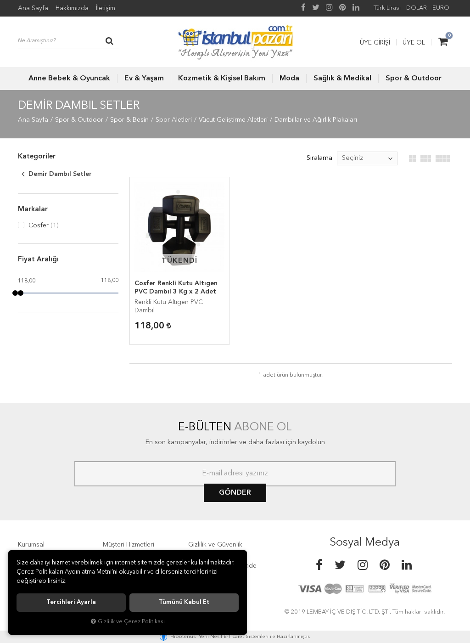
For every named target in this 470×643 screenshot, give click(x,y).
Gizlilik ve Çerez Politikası (131, 622)
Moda (289, 78)
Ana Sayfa (33, 8)
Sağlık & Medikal (342, 78)
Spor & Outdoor (414, 78)
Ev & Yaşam (144, 78)
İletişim (105, 8)
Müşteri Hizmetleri (128, 544)
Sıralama (319, 158)
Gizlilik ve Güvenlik (215, 544)
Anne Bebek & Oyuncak (69, 78)
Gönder (235, 492)
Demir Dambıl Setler (59, 174)
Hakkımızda (72, 8)
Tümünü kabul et (184, 602)
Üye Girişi (375, 42)
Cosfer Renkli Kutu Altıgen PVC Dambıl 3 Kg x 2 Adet (176, 287)
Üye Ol (414, 42)
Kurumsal (31, 544)
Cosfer (42, 225)
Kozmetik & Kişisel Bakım (221, 78)
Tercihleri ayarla (71, 602)
